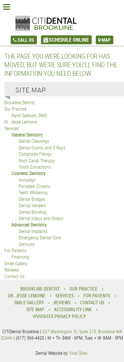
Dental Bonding (32, 212)
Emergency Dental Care (40, 237)
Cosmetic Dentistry (29, 173)
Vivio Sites (78, 353)
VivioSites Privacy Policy (59, 316)
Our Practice (15, 109)
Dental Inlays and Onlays (41, 218)
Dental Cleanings (34, 141)
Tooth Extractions (35, 167)
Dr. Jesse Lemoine (20, 122)
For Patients (15, 250)
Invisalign (27, 180)
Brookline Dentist (19, 102)
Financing (20, 257)
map (106, 40)
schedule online (69, 39)
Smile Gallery (15, 263)
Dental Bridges (32, 199)
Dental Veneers (32, 205)
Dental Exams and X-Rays (42, 148)
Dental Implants (33, 231)
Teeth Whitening (33, 192)
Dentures (27, 244)
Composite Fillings (35, 154)
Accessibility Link (73, 309)
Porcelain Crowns (34, 186)
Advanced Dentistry (29, 225)
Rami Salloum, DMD (29, 115)
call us (26, 40)
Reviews (11, 270)
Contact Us (14, 276)
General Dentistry (27, 135)
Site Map (35, 309)
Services (11, 128)
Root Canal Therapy (37, 160)
